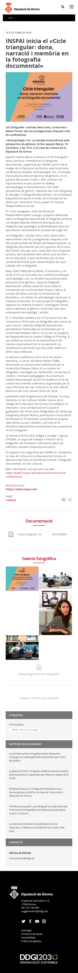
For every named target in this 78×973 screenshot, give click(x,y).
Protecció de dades (32, 934)
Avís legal (26, 930)
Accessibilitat (28, 937)
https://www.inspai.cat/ (21, 489)
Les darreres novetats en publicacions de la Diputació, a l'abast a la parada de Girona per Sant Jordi (37, 827)
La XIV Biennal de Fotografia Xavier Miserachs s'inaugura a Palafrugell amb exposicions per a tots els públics (37, 757)
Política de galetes (31, 941)
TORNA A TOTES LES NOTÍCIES (39, 698)
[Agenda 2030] (39, 958)
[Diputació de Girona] (23, 7)
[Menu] (72, 7)
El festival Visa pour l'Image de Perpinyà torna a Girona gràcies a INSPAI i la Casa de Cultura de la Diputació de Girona (36, 792)
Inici (11, 17)
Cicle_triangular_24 (30, 534)
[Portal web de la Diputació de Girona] (31, 891)
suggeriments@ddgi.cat (34, 911)
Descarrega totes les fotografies (39, 674)
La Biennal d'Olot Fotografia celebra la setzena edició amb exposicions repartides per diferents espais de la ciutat (39, 774)
